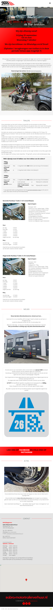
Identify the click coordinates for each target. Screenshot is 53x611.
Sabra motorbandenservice (30, 601)
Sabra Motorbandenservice (29, 65)
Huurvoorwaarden (7, 542)
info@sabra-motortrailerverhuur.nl (14, 533)
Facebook (24, 450)
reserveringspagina (36, 71)
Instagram (26, 452)
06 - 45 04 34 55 (12, 532)
